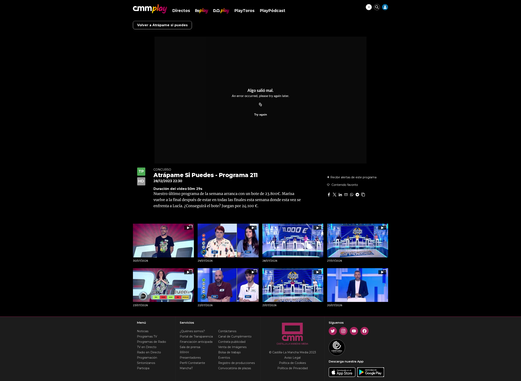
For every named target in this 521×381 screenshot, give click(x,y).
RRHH (184, 352)
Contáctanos (227, 331)
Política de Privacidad (292, 368)
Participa (143, 368)
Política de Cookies (292, 363)
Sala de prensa (190, 347)
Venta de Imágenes (232, 347)
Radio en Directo (149, 352)
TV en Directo (147, 347)
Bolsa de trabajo (229, 352)
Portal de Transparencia (196, 336)
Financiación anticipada (196, 342)
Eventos (224, 357)
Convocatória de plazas (234, 368)
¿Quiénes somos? (192, 331)
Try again (260, 114)
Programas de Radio (151, 342)
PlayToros (244, 10)
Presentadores (190, 357)
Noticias (142, 331)
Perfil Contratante (192, 363)
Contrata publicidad (231, 342)
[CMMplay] (150, 8)
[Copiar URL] (260, 104)
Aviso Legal (292, 357)
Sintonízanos (146, 363)
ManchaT (186, 368)
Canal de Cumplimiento (235, 336)
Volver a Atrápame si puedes (162, 25)
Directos (181, 10)
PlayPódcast (272, 10)
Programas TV (147, 336)
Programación (147, 357)
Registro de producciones (236, 363)
